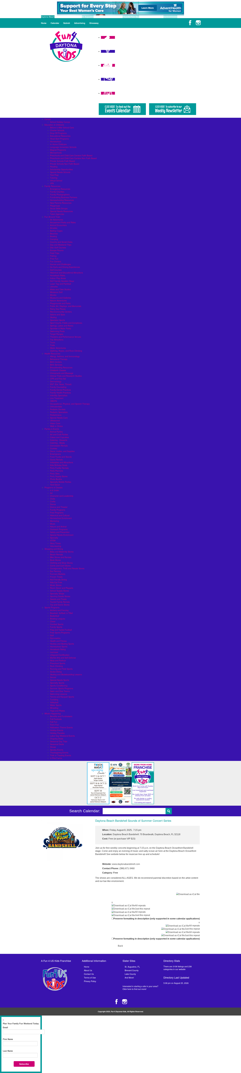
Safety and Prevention (60, 532)
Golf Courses (56, 269)
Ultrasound (55, 420)
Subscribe (24, 1064)
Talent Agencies (57, 214)
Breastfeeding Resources (61, 367)
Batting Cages (56, 230)
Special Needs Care (59, 417)
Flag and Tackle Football (61, 629)
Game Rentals (56, 459)
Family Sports (56, 627)
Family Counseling (58, 387)
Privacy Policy (90, 981)
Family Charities (57, 191)
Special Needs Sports (59, 680)
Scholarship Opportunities (61, 169)
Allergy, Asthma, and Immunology (65, 356)
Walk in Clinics (56, 426)
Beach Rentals (56, 554)
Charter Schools (57, 130)
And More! (129, 977)
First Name (8, 1039)
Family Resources (52, 186)
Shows (53, 747)
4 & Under (54, 490)
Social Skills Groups (59, 208)
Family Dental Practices (60, 389)
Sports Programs (51, 607)
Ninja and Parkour (58, 660)
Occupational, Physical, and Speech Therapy (70, 403)
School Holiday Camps (60, 122)
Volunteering (55, 546)
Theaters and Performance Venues (65, 336)
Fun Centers (55, 261)
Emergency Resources (60, 189)
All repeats (140, 905)
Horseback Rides (57, 275)
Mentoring (54, 521)
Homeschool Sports (58, 646)
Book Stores (55, 560)
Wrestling (54, 707)
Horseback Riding (58, 649)
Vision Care (55, 423)
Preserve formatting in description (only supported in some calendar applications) (156, 918)
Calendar (55, 23)
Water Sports (56, 705)
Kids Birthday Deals (58, 465)
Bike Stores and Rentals (60, 557)
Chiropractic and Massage (61, 373)
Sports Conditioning (58, 685)
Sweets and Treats (58, 599)
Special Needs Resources (61, 211)
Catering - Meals (57, 442)
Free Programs (56, 512)
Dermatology (55, 381)
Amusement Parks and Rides (63, 222)
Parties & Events (51, 428)
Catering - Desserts (58, 440)
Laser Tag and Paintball (60, 283)
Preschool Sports (57, 663)
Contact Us (89, 974)
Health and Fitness (58, 641)
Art (51, 493)
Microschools (56, 152)
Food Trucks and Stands (61, 456)
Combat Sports (56, 624)
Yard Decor (55, 484)
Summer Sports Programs (61, 688)
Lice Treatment (56, 398)
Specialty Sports (57, 682)
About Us (88, 970)
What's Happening (52, 713)
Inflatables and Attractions (61, 462)
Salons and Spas (57, 314)
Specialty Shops (57, 593)
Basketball (54, 615)
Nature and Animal (58, 526)
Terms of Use (90, 977)
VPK (52, 183)
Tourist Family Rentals (60, 601)
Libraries (54, 286)
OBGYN (53, 401)
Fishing (53, 255)
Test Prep (54, 175)
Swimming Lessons (58, 694)
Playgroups (55, 205)
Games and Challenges (60, 264)
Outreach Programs (59, 529)
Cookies (53, 448)
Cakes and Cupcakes (59, 437)
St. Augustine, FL (132, 966)
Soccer (53, 677)
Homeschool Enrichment (61, 518)
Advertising (79, 23)
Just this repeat (142, 909)
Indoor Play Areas (58, 278)
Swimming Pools (57, 331)
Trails (52, 345)
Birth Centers (56, 362)
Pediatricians (55, 415)
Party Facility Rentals (59, 468)
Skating (53, 317)
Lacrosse (54, 652)
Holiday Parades (57, 733)
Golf (52, 635)
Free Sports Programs (60, 632)
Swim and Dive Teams (60, 691)
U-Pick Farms (56, 758)
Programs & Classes (53, 487)
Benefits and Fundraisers (61, 716)
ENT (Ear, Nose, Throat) (61, 384)
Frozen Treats (56, 576)
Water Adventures (58, 348)
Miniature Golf (56, 292)
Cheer (53, 621)
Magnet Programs (58, 149)
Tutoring (53, 177)
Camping (54, 239)
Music (52, 523)
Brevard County (131, 970)
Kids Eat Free (56, 582)
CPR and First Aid (58, 378)
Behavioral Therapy (58, 359)
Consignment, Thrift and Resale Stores (67, 568)
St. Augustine (88, 16)
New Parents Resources (60, 202)
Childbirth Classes (58, 370)
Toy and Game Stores (59, 604)
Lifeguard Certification (59, 654)
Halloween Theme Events (61, 727)
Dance (53, 504)
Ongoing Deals (56, 738)
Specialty (54, 537)
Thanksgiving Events (59, 752)
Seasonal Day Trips (58, 741)
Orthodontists (56, 406)
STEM (53, 540)
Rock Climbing (56, 666)
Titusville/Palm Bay (131, 16)
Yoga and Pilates (57, 710)
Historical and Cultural (59, 515)
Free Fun (54, 258)
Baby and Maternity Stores (61, 551)
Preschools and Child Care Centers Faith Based (71, 155)
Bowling (53, 236)
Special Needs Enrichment (61, 535)
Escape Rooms (56, 250)
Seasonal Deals (57, 744)
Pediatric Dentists (57, 409)
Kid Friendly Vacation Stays (62, 281)
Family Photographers (60, 194)
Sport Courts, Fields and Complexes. (66, 322)
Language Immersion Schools (63, 147)
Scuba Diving (56, 671)
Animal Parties (56, 431)
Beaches (54, 233)
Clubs (52, 498)
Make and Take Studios (60, 289)
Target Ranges (56, 334)
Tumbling (54, 699)
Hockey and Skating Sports (62, 643)
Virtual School (56, 180)
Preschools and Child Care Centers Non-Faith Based (73, 158)
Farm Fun (54, 724)
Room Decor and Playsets (61, 588)
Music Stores (56, 585)
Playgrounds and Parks (60, 303)
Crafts (52, 501)
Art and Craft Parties (59, 434)
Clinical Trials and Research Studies (66, 375)
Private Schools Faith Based (62, 161)
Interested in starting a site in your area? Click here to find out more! (140, 987)
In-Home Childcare (58, 144)
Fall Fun (53, 721)
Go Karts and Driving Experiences (65, 267)
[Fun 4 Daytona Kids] (66, 46)
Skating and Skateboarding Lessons (66, 674)
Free (115, 873)
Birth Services (56, 364)
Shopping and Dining (53, 548)
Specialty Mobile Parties (60, 481)
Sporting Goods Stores (60, 596)
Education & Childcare (54, 124)
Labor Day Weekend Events (62, 735)
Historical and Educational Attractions (66, 272)
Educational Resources (60, 135)
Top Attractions (56, 339)
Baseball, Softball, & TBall (61, 613)
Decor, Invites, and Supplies (62, 451)
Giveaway (94, 23)
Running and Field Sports (61, 668)
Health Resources (52, 353)
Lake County (130, 974)
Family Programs (57, 509)
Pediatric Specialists (59, 412)
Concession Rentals (59, 445)
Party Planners (56, 470)
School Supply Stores (59, 590)
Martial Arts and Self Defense (63, 657)
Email (5, 1027)
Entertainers (55, 454)
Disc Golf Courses (58, 247)
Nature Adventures (58, 300)
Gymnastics (55, 638)
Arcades (53, 228)
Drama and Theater (59, 507)
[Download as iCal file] (188, 894)
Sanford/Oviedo (170, 16)
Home (43, 23)
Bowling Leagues (57, 618)
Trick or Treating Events (60, 755)
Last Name (8, 1050)
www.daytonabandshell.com (126, 864)
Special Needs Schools (60, 172)
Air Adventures (56, 219)
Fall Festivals (56, 719)
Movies (53, 295)
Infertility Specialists (58, 395)
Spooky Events (56, 749)
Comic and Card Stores (60, 565)
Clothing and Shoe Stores (61, 562)
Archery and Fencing (59, 610)
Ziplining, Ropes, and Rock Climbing (66, 350)
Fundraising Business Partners (63, 197)
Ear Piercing (55, 571)
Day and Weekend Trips (60, 244)
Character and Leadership (61, 495)
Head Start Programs (59, 138)
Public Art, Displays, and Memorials (65, 306)
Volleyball (54, 702)
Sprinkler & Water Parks (60, 328)
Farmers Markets (57, 574)
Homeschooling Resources (62, 200)
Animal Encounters (58, 225)
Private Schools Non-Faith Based (64, 163)
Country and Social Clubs (61, 242)
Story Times (55, 543)
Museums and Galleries (60, 297)
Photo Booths (56, 479)
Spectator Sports (57, 320)
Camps (47, 119)
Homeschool (55, 141)
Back (120, 946)
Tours (52, 342)
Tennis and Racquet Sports (62, 696)
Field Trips (54, 253)
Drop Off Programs (58, 133)
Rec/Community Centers (61, 311)
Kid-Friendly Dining (58, 579)
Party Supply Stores (59, 476)
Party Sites (55, 473)
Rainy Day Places (58, 308)
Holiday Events (56, 730)
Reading (53, 166)
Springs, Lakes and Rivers (61, 325)
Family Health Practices (60, 392)
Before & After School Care (62, 127)
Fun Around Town (52, 216)
